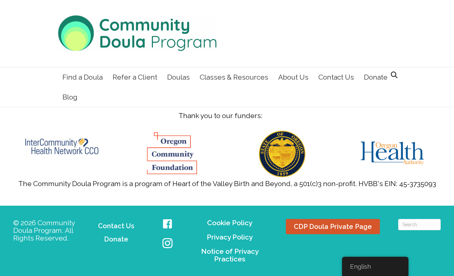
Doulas (178, 77)
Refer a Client (135, 77)
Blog (69, 97)
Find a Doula (82, 77)
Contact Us (336, 77)
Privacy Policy (230, 237)
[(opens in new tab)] (61, 145)
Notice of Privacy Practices (230, 255)
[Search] (392, 75)
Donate (376, 77)
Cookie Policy (229, 223)
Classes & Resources (234, 77)
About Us (293, 77)
